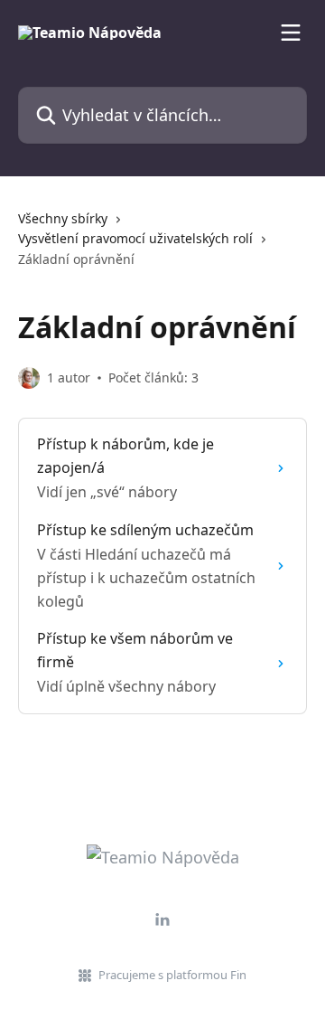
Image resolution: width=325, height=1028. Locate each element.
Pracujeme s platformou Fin (172, 975)
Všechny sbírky (62, 218)
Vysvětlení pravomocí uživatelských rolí (135, 238)
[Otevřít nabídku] (290, 32)
